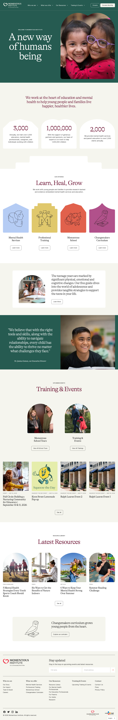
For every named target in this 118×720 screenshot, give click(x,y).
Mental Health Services (34, 685)
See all (59, 512)
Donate (95, 5)
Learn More (57, 302)
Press (97, 687)
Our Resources (61, 5)
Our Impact (7, 687)
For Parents (53, 694)
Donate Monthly (107, 5)
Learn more (16, 248)
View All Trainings (77, 448)
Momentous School (32, 690)
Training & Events (77, 5)
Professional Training (33, 687)
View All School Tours (40, 448)
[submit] (113, 670)
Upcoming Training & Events (81, 685)
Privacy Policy (100, 690)
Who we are (32, 5)
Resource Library (54, 685)
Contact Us (99, 685)
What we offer (46, 5)
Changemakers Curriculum (34, 692)
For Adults (52, 697)
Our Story (6, 685)
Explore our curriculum (60, 634)
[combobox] (111, 718)
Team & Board (8, 690)
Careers (5, 692)
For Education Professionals (58, 692)
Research (52, 700)
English (110, 718)
